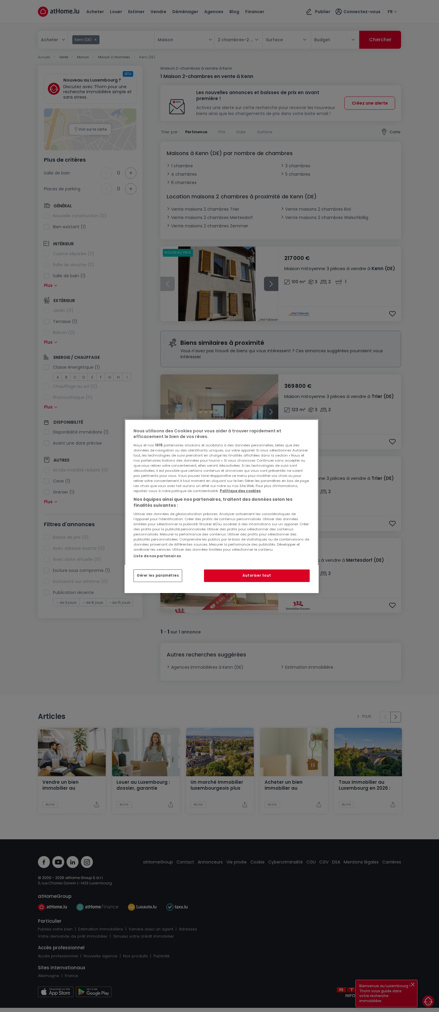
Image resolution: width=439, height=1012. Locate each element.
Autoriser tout (256, 575)
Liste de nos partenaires (157, 555)
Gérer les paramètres (158, 575)
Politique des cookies (240, 491)
